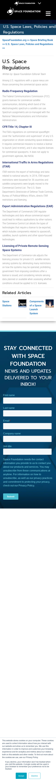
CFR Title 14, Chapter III (17, 126)
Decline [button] (34, 775)
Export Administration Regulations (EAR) (27, 206)
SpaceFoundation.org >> (16, 40)
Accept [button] (21, 775)
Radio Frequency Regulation (19, 91)
